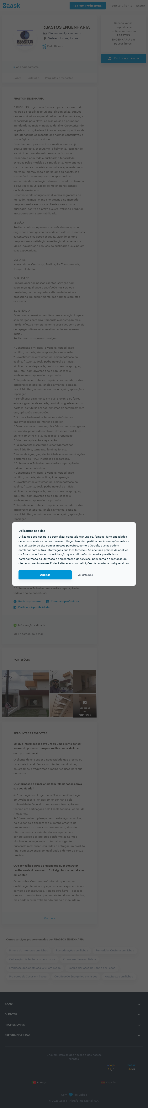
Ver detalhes (85, 575)
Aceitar (45, 574)
